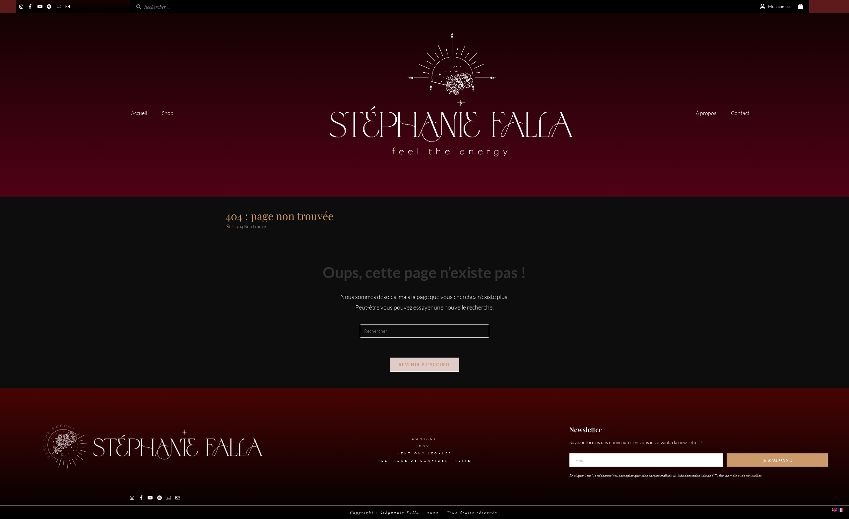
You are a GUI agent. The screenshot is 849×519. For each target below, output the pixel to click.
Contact (740, 113)
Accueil (139, 113)
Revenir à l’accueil (424, 364)
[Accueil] (228, 226)
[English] (835, 509)
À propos (706, 113)
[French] (841, 509)
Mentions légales (424, 453)
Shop (167, 113)
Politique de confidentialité (424, 460)
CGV (424, 446)
